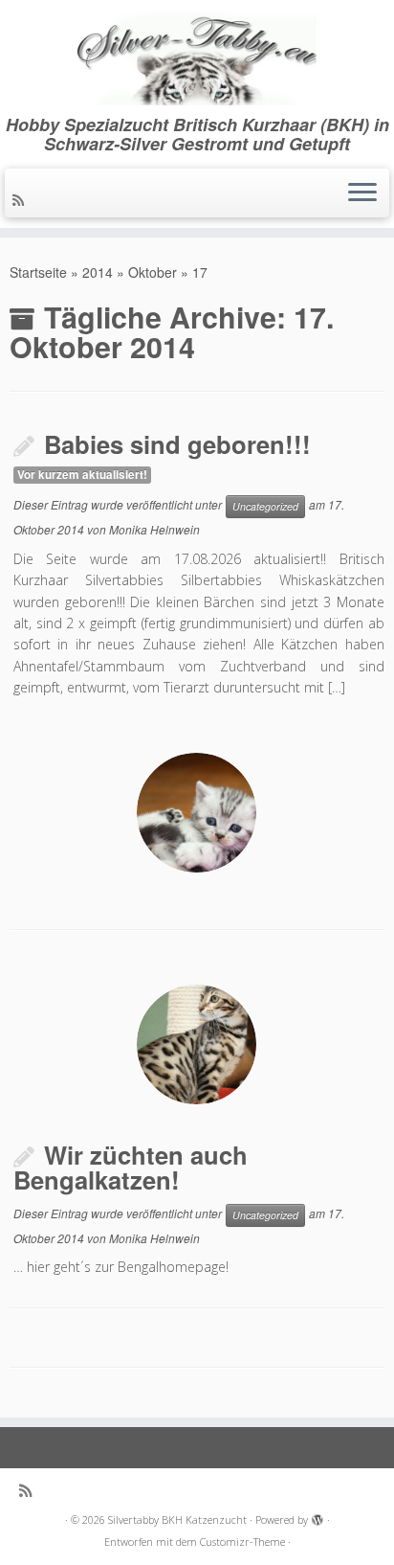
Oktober (152, 272)
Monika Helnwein (154, 529)
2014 (97, 272)
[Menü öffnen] (362, 193)
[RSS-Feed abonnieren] (21, 199)
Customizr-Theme (242, 1541)
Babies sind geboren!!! (177, 444)
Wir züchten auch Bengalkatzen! (130, 1167)
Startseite (38, 272)
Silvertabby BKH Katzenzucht (177, 1519)
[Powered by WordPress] (317, 1516)
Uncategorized (265, 506)
